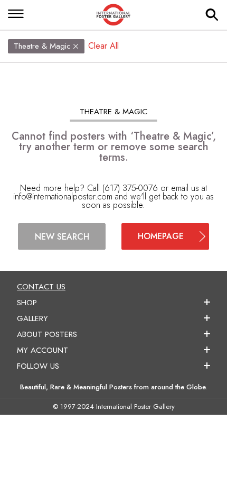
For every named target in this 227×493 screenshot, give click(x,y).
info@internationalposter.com (62, 196)
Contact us (41, 286)
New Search (62, 237)
